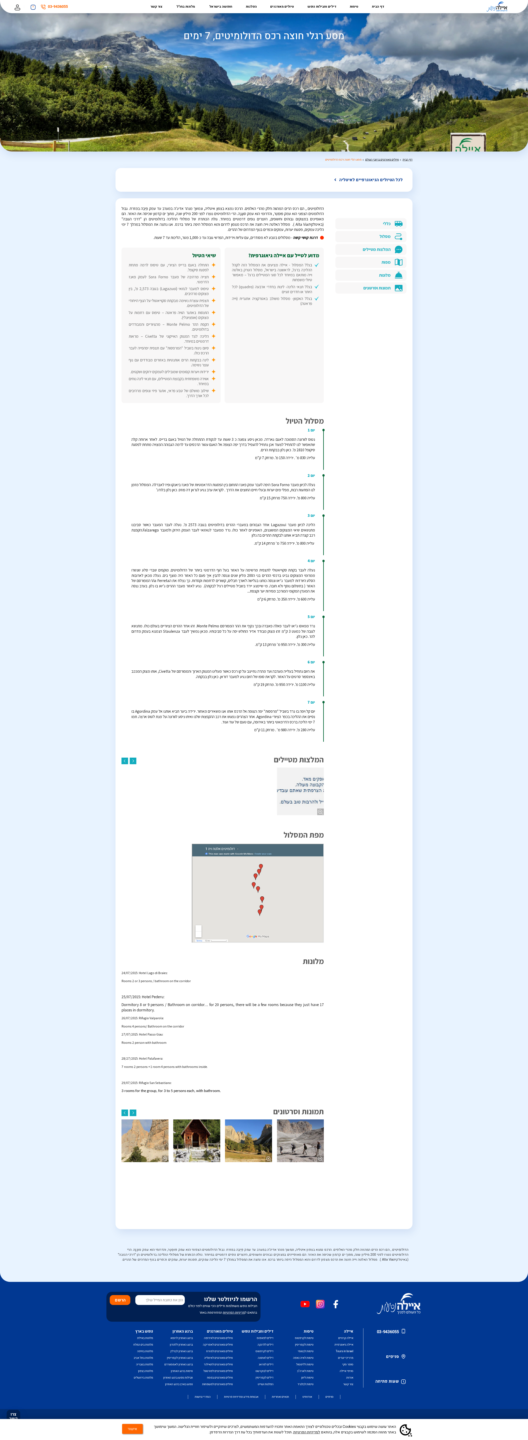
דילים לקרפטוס (264, 1351)
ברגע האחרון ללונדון (181, 1344)
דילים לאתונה (265, 1358)
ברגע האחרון (182, 1331)
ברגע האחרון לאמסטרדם (178, 1364)
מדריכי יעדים (345, 1358)
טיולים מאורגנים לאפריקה (218, 1344)
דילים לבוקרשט (264, 1371)
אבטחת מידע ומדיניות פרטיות (241, 1397)
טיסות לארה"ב (305, 1371)
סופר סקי (347, 1364)
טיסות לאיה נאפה (303, 1358)
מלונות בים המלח (143, 1344)
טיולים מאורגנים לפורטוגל (218, 1371)
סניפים (392, 1357)
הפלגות (251, 6)
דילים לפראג (266, 1364)
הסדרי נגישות (203, 1397)
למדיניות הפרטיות (306, 1432)
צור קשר (156, 6)
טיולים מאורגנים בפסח (220, 1377)
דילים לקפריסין (264, 1377)
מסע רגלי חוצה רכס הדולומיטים (343, 160)
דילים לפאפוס (265, 1338)
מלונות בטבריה (144, 1364)
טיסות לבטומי (306, 1351)
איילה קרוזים (345, 1338)
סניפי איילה (346, 1371)
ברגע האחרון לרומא (181, 1338)
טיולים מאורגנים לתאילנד (218, 1364)
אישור (132, 1429)
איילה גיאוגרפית (344, 1344)
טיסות (354, 6)
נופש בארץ (144, 1331)
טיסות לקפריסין (304, 1344)
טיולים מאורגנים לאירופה (218, 1338)
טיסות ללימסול (305, 1364)
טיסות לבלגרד (305, 1384)
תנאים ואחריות (280, 1397)
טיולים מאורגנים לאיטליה (218, 1358)
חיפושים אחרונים (33, 6)
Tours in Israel (344, 1351)
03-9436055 (58, 7)
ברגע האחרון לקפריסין (180, 1358)
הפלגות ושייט (265, 1384)
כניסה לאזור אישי (17, 6)
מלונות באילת (145, 1338)
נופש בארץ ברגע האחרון (179, 1384)
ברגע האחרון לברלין (181, 1351)
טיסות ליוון (307, 1377)
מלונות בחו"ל (186, 6)
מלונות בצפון (145, 1371)
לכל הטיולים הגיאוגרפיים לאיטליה (371, 180)
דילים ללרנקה (265, 1344)
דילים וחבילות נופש (322, 6)
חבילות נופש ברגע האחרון (178, 1377)
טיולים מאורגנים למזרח (219, 1351)
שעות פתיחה (387, 1381)
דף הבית (378, 6)
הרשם (120, 1300)
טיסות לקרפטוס (304, 1338)
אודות (349, 1377)
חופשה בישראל (220, 6)
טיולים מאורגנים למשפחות (217, 1384)
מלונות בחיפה (145, 1351)
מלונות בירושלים (143, 1377)
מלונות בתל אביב (143, 1358)
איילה (348, 1331)
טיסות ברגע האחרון (182, 1371)
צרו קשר (13, 1416)
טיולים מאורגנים (282, 6)
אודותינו (307, 1397)
